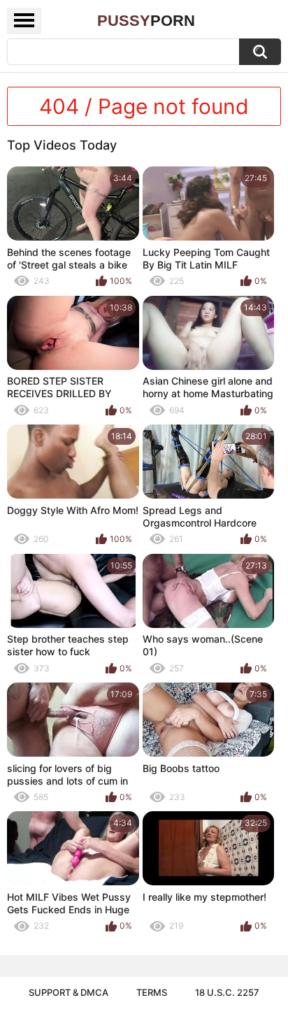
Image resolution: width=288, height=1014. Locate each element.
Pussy (146, 20)
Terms (151, 992)
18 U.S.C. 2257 (227, 992)
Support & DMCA (68, 992)
